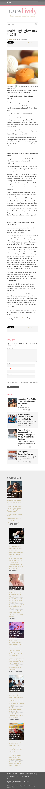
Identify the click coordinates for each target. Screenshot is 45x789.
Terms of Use (25, 776)
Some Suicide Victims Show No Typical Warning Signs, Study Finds (16, 715)
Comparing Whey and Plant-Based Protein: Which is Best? (15, 541)
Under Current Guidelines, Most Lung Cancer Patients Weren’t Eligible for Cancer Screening (16, 644)
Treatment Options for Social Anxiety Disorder (15, 689)
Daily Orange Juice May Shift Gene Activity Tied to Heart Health (15, 560)
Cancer (12, 618)
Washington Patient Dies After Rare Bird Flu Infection (16, 736)
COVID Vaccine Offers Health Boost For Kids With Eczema (15, 594)
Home (9, 774)
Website (9, 374)
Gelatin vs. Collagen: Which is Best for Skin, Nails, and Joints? (15, 548)
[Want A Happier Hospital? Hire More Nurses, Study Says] (12, 422)
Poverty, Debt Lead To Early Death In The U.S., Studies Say (15, 749)
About (15, 774)
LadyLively (12, 39)
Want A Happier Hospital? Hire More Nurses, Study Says (25, 416)
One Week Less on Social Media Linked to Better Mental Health (16, 709)
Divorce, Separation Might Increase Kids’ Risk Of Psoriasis (16, 606)
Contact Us (10, 779)
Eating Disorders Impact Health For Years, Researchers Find (16, 743)
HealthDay (22, 318)
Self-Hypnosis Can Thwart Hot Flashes (25, 452)
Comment (10, 348)
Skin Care (13, 570)
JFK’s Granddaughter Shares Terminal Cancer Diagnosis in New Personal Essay (15, 634)
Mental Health (15, 671)
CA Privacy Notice (13, 776)
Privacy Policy (30, 774)
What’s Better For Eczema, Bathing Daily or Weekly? (16, 588)
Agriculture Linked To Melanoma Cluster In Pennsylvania (15, 667)
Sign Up (21, 774)
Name (9, 363)
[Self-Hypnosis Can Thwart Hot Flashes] (12, 459)
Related (9, 395)
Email (9, 369)
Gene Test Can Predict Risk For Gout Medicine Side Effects (15, 600)
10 (29, 409)
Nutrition (13, 524)
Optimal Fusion (10, 787)
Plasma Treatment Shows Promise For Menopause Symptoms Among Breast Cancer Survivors (26, 434)
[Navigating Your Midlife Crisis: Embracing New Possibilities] (12, 407)
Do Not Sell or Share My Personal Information (18, 782)
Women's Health (14, 477)
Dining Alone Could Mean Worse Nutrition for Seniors (16, 554)
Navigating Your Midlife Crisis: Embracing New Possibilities (27, 401)
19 (29, 447)
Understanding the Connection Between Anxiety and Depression (16, 695)
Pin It (30, 42)
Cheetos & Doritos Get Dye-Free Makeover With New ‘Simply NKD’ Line (16, 566)
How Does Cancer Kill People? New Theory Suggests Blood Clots (15, 763)
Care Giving (14, 719)
